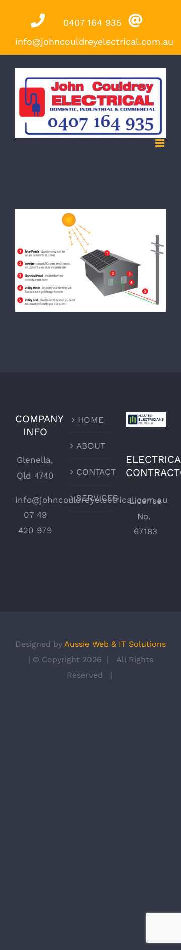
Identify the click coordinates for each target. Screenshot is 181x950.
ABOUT (90, 446)
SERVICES (91, 498)
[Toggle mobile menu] (160, 143)
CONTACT (91, 472)
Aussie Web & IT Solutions (115, 644)
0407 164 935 (90, 22)
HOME (91, 420)
